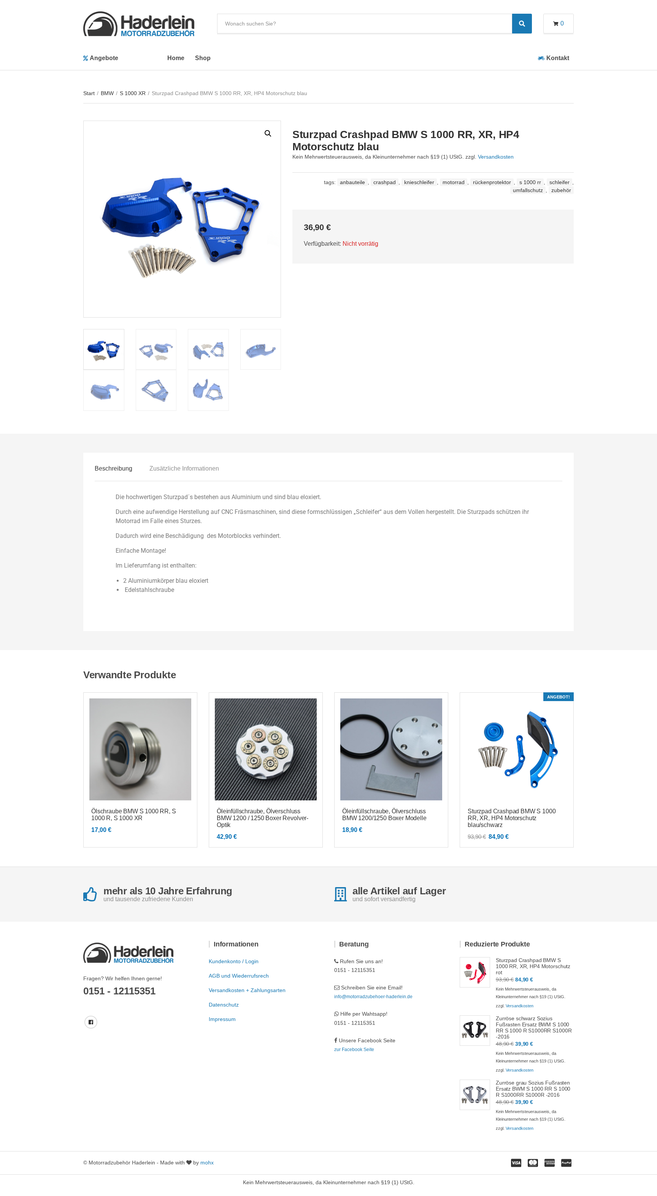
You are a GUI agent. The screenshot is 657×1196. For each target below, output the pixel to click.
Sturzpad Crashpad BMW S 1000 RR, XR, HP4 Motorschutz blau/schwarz (512, 818)
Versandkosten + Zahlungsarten (247, 990)
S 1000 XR (133, 93)
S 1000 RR (530, 182)
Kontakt (557, 58)
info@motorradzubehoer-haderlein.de (373, 996)
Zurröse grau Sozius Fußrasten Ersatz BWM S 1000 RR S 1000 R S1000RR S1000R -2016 (533, 1089)
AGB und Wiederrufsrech (239, 976)
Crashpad (384, 182)
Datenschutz (224, 1005)
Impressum (222, 1019)
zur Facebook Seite (354, 1049)
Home (175, 58)
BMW (107, 93)
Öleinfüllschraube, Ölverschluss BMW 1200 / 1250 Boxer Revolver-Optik (262, 818)
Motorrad (454, 182)
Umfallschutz (528, 190)
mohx (207, 1162)
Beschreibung (113, 468)
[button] (268, 133)
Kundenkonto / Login (234, 961)
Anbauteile (352, 182)
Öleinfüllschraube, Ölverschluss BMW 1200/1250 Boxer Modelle (384, 814)
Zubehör (561, 190)
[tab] (113, 468)
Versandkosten (496, 157)
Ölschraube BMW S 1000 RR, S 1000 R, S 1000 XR (133, 814)
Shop (203, 58)
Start (89, 93)
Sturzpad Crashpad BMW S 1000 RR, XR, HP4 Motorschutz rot (533, 966)
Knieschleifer (419, 182)
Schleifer (559, 182)
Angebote (104, 58)
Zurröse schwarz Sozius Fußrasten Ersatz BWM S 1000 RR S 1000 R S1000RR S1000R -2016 (533, 1027)
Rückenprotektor (492, 182)
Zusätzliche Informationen (184, 468)
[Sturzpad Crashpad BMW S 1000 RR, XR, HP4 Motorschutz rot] (475, 972)
